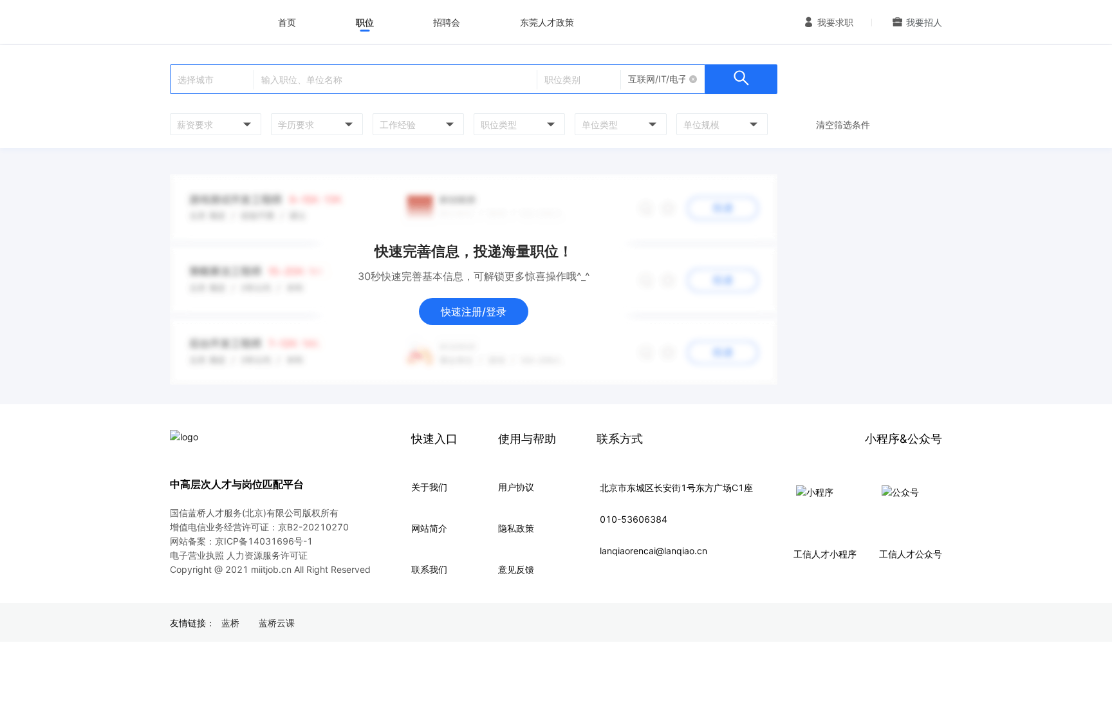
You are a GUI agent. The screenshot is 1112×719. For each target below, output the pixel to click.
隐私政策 (516, 528)
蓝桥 (230, 622)
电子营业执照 (197, 555)
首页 (287, 22)
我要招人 (924, 22)
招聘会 (446, 22)
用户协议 (516, 486)
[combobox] (214, 124)
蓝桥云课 (277, 622)
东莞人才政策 (547, 22)
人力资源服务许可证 (267, 555)
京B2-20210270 (313, 526)
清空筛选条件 (843, 124)
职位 (365, 22)
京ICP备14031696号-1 (264, 541)
